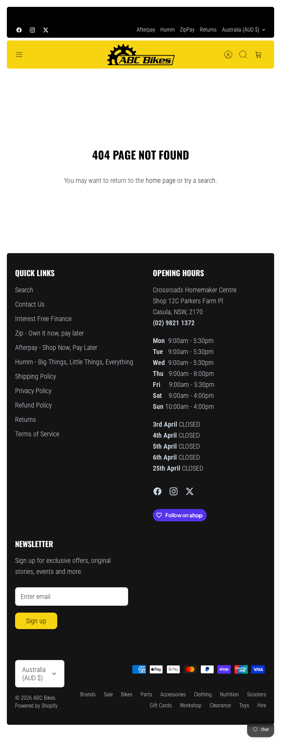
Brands (88, 694)
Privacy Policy (33, 391)
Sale (108, 694)
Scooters (256, 694)
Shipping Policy (35, 376)
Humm (167, 29)
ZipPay (187, 29)
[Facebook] (19, 29)
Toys (244, 705)
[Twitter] (45, 29)
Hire (261, 705)
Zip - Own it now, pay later (49, 333)
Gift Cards (161, 705)
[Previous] (20, 14)
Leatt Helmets (189, 15)
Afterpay (146, 29)
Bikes (126, 694)
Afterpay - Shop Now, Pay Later (56, 347)
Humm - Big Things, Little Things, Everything (74, 362)
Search (24, 290)
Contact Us (30, 304)
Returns (208, 29)
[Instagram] (32, 29)
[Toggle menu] (22, 54)
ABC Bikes (44, 698)
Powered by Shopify (36, 705)
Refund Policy (33, 405)
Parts (146, 694)
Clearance (220, 705)
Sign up (36, 621)
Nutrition (229, 694)
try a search (200, 180)
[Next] (261, 14)
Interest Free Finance (43, 319)
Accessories (173, 694)
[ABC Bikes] (140, 55)
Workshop (190, 705)
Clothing (203, 694)
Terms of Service (37, 434)
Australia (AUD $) (240, 29)
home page (160, 180)
